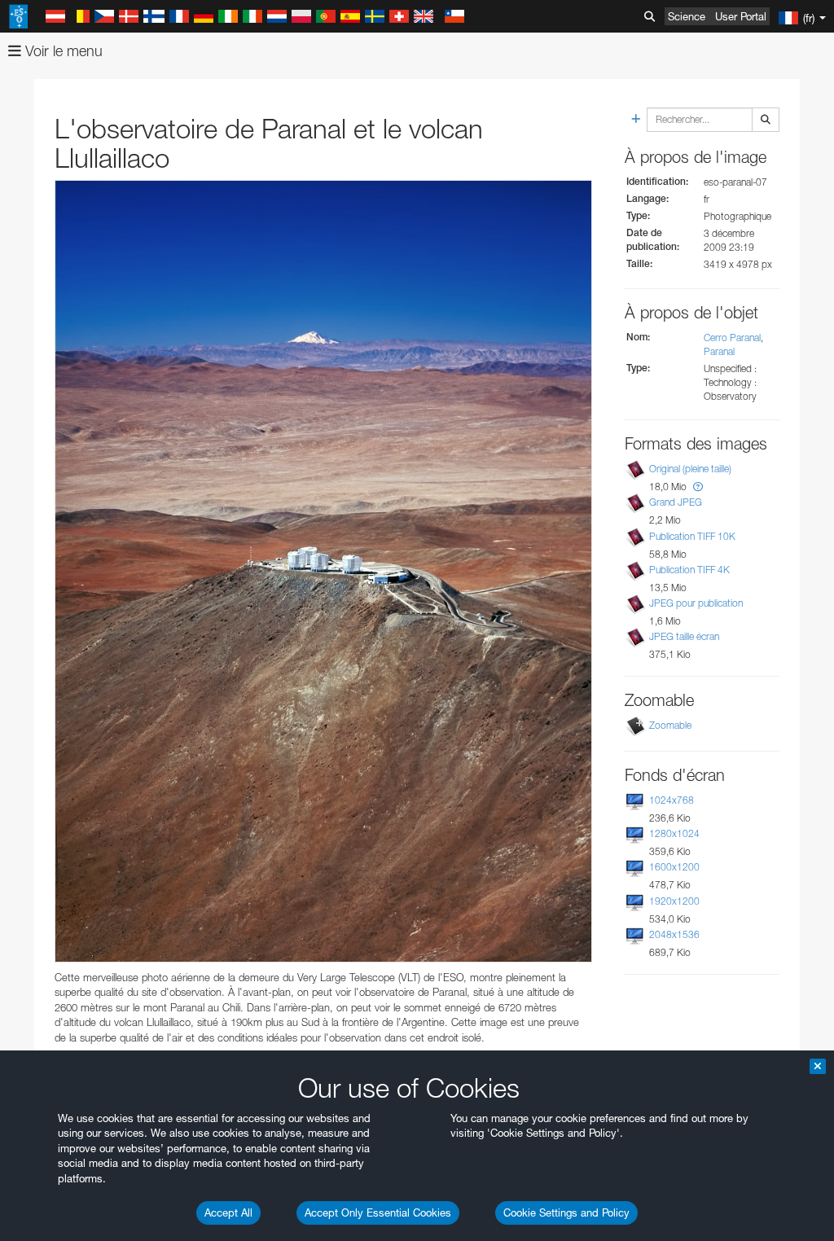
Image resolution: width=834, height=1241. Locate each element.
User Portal (740, 16)
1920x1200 (674, 901)
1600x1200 (674, 867)
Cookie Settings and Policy (566, 1212)
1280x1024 (674, 833)
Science (686, 16)
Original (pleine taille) (690, 469)
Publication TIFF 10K (692, 536)
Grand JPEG (675, 502)
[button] (698, 486)
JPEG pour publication (696, 603)
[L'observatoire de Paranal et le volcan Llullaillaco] (323, 571)
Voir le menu (62, 50)
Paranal (719, 351)
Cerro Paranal (732, 337)
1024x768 (671, 800)
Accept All (228, 1212)
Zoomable (670, 725)
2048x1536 (674, 934)
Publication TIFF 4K (689, 569)
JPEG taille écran (684, 636)
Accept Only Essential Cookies (378, 1212)
